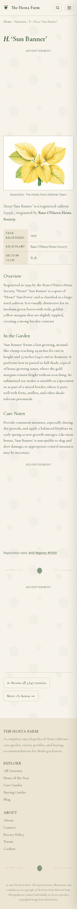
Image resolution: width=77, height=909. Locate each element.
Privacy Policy (13, 834)
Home (7, 22)
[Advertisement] (38, 92)
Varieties (20, 22)
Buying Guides (14, 792)
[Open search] (58, 8)
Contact (9, 827)
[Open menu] (69, 7)
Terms (8, 841)
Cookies (9, 849)
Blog (6, 799)
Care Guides (12, 785)
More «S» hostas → (20, 696)
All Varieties (12, 771)
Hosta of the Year (16, 778)
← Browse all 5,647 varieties (26, 683)
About (8, 820)
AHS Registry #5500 (43, 553)
